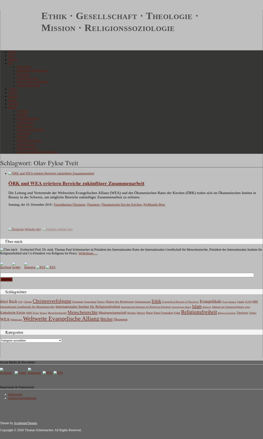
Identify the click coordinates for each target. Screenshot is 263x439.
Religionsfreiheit (199, 312)
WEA (4, 319)
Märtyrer (141, 312)
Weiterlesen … (88, 253)
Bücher (13, 96)
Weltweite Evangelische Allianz (61, 318)
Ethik (156, 301)
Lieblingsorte (25, 122)
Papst (149, 312)
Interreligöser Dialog (181, 307)
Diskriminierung (143, 301)
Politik (177, 312)
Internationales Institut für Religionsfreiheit (87, 307)
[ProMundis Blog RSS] (50, 267)
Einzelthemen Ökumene (69, 204)
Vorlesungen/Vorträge (31, 129)
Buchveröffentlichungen (32, 81)
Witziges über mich (29, 141)
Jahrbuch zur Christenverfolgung (228, 307)
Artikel (12, 92)
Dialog (101, 301)
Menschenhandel (57, 312)
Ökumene (93, 204)
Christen (28, 301)
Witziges (22, 137)
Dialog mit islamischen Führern (37, 152)
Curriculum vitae (27, 78)
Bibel (4, 301)
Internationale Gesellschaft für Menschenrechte (27, 306)
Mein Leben (24, 126)
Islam (197, 306)
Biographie (24, 67)
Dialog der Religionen (120, 301)
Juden (247, 307)
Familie (240, 302)
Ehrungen (23, 74)
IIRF (255, 301)
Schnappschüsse (27, 148)
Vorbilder (23, 111)
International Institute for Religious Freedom (146, 306)
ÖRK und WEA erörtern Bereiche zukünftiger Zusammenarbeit (76, 183)
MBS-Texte (32, 312)
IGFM (248, 301)
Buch (13, 301)
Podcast (13, 104)
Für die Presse (26, 144)
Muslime (131, 312)
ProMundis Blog (154, 204)
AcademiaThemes (25, 423)
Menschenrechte (83, 312)
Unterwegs (24, 133)
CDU (20, 302)
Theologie (242, 312)
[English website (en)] (58, 229)
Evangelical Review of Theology (180, 301)
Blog (11, 55)
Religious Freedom (227, 313)
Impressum (15, 394)
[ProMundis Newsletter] (40, 267)
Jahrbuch (206, 307)
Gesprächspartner (28, 118)
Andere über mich (28, 85)
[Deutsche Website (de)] (24, 229)
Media (12, 100)
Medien (43, 313)
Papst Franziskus (163, 312)
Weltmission (16, 319)
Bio (10, 63)
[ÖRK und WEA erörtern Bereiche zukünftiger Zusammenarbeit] (51, 173)
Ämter (12, 89)
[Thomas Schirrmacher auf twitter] (21, 373)
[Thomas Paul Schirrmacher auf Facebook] (5, 267)
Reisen (12, 59)
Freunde (22, 115)
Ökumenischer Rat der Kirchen (121, 204)
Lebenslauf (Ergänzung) (32, 70)
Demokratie (77, 302)
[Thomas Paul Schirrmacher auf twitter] (17, 267)
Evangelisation (229, 302)
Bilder (12, 107)
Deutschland (90, 301)
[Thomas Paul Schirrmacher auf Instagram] (29, 267)
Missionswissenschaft (112, 312)
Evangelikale (210, 301)
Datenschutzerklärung (22, 398)
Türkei (252, 312)
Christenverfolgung (52, 301)
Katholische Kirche (12, 313)
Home (12, 52)
